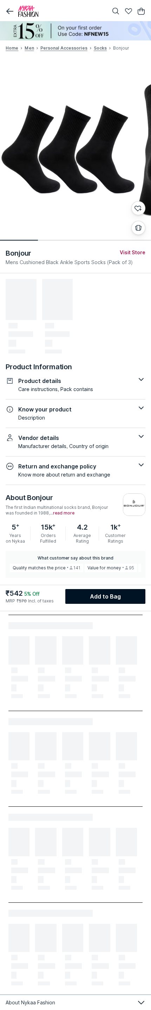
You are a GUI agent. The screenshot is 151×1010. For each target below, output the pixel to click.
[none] (75, 30)
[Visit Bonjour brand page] (134, 505)
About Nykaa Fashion (30, 1002)
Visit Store (132, 252)
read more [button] (63, 513)
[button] (10, 11)
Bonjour (18, 253)
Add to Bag (105, 596)
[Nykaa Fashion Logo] (61, 11)
